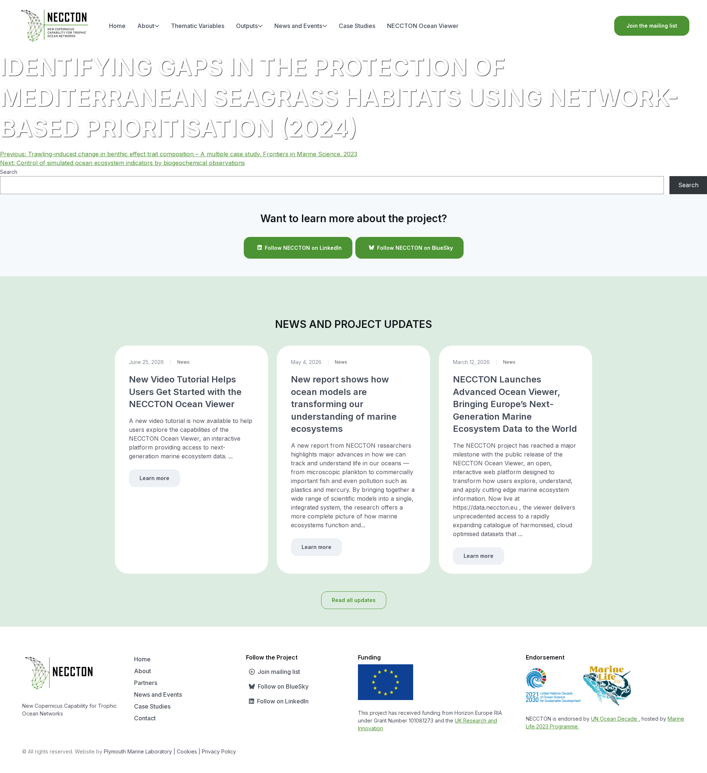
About (145, 25)
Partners (145, 682)
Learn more (154, 478)
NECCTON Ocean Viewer (422, 25)
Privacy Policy (219, 751)
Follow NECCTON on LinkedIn (303, 248)
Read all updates (354, 600)
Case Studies (357, 25)
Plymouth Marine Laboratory (138, 751)
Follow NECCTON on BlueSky (415, 248)
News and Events (298, 25)
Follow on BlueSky (283, 686)
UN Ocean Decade (615, 719)
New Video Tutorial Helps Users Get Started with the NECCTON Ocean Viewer (185, 391)
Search (8, 172)
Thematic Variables (197, 25)
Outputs (247, 25)
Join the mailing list (651, 25)
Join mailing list (279, 671)
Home (117, 25)
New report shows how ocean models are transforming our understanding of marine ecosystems (344, 404)
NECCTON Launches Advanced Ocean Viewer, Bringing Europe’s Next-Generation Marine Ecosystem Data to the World (515, 404)
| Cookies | (186, 751)
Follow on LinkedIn (283, 701)
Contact (145, 718)
